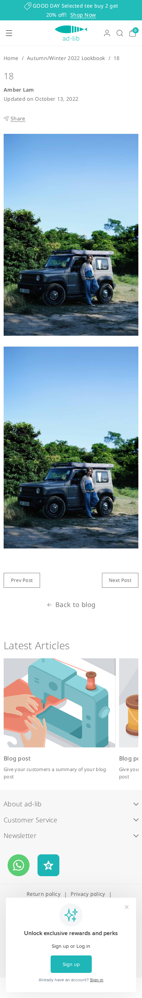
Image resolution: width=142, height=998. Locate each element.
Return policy (43, 893)
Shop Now (83, 14)
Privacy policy (88, 893)
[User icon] (107, 33)
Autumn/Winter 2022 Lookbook (66, 58)
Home (11, 58)
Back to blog (75, 604)
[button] (9, 33)
